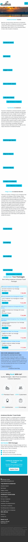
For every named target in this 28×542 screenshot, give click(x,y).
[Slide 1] (10, 15)
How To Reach (4, 496)
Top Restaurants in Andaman (8, 508)
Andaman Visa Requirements (8, 503)
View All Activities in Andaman (14, 274)
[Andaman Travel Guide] (5, 3)
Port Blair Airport (5, 501)
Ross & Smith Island (6, 492)
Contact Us (3, 516)
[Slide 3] (15, 15)
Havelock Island (5, 486)
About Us (3, 514)
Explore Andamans (6, 366)
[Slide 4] (17, 15)
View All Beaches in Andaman (14, 185)
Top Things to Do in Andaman (8, 510)
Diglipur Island (4, 490)
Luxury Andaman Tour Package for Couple (12, 298)
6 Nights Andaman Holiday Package (11, 343)
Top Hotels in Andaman (6, 505)
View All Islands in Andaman (14, 101)
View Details (5, 293)
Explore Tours (14, 469)
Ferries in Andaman (5, 499)
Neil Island (3, 488)
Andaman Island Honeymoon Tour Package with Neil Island (13, 323)
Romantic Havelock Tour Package (10, 289)
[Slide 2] (13, 15)
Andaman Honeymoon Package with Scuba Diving (13, 310)
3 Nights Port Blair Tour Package (10, 333)
